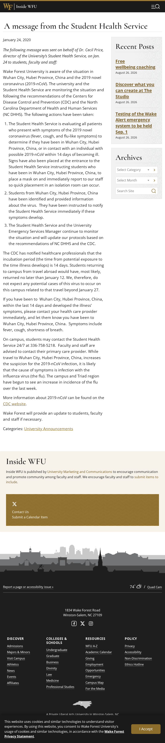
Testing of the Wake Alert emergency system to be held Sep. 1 (136, 123)
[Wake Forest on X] (82, 624)
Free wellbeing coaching (135, 64)
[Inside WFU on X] (14, 504)
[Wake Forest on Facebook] (74, 624)
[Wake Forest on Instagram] (91, 624)
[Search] (154, 191)
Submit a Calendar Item (30, 517)
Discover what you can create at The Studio (135, 90)
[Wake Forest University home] (7, 6)
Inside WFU (26, 6)
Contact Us (20, 512)
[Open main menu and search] (155, 6)
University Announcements (48, 428)
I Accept (146, 728)
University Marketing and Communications (79, 471)
